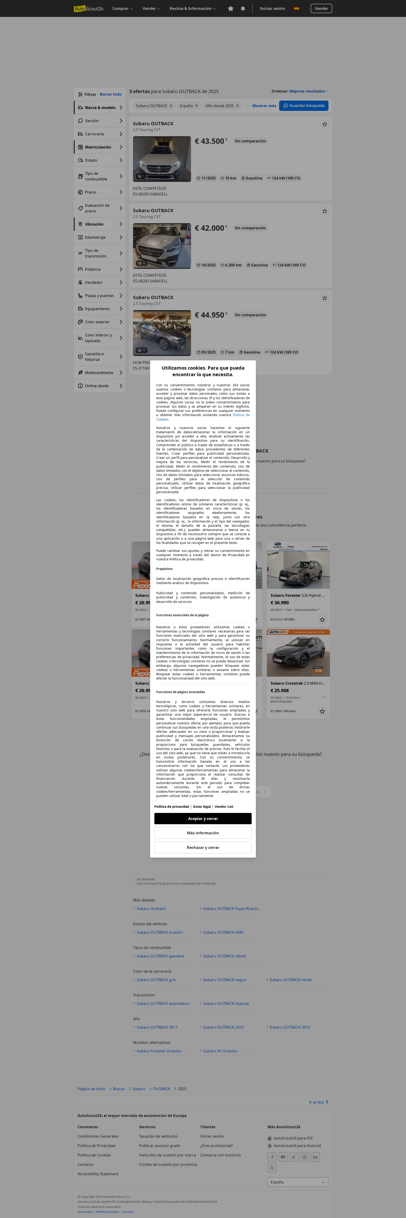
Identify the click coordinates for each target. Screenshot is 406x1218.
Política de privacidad (171, 806)
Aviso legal (202, 806)
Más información (203, 832)
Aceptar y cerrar (203, 818)
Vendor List (224, 806)
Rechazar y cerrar (203, 847)
